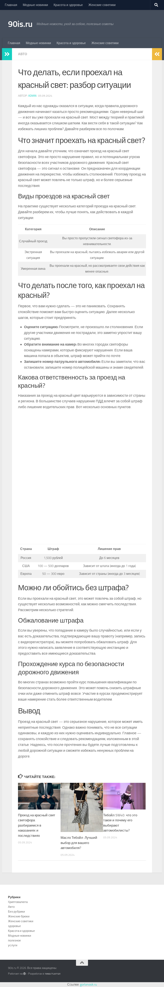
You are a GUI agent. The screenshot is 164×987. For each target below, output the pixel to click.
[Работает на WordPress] (24, 973)
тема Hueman (53, 973)
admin (32, 95)
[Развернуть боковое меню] (7, 54)
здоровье (14, 926)
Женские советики (102, 5)
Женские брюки (18, 916)
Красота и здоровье (68, 5)
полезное (14, 940)
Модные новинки (35, 5)
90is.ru (20, 24)
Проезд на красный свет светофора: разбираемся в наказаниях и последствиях (36, 825)
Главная (11, 5)
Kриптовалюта (18, 902)
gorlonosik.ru (88, 984)
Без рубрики (16, 911)
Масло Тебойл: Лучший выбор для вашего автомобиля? (79, 843)
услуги (12, 945)
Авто (22, 54)
